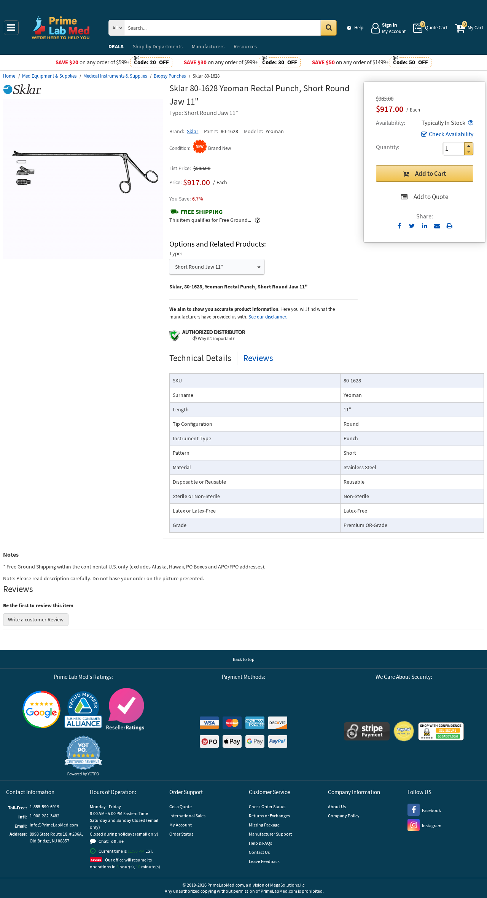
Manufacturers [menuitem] (208, 46)
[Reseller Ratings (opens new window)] (125, 710)
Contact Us (259, 852)
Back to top (244, 659)
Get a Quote (180, 806)
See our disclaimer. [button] (267, 317)
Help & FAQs (260, 843)
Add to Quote (431, 197)
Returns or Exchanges (269, 815)
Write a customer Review (36, 619)
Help (358, 27)
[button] (469, 122)
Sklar (192, 131)
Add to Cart (430, 173)
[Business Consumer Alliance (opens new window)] (83, 710)
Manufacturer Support (270, 834)
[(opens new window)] (83, 257)
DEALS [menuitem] (116, 46)
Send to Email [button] (437, 226)
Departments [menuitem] (158, 46)
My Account (180, 825)
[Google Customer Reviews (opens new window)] (41, 710)
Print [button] (449, 225)
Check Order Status (267, 806)
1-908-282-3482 (44, 815)
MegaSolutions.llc (287, 885)
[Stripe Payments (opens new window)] (367, 732)
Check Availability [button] (451, 134)
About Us (337, 806)
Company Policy (344, 815)
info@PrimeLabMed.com (54, 825)
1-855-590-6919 (44, 806)
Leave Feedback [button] (264, 861)
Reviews (258, 357)
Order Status (181, 834)
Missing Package (264, 825)
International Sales (187, 815)
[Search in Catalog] (329, 28)
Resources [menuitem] (245, 46)
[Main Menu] (11, 27)
